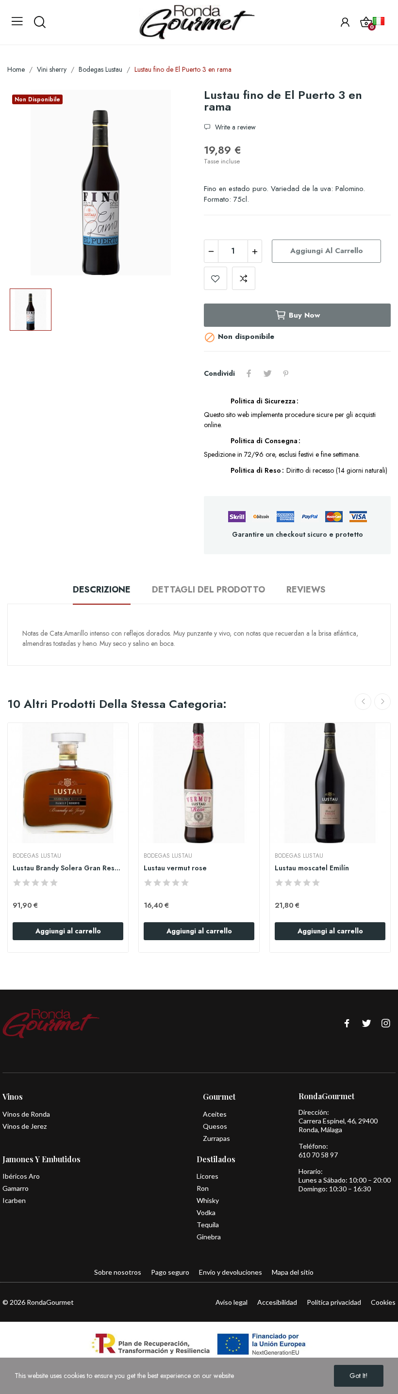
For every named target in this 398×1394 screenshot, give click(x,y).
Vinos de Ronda (26, 1114)
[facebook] (347, 1023)
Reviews (306, 589)
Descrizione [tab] (102, 589)
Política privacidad (334, 1302)
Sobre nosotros (117, 1272)
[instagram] (386, 1023)
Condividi (249, 373)
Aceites (215, 1114)
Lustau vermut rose (175, 868)
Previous (363, 701)
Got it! (358, 1375)
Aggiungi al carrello (326, 250)
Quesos (215, 1126)
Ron (203, 1188)
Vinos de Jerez (24, 1126)
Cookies (383, 1302)
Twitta (267, 373)
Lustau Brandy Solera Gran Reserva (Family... (68, 868)
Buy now (304, 315)
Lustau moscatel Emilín (312, 868)
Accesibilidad (277, 1302)
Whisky (208, 1200)
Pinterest (286, 373)
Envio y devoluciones (230, 1272)
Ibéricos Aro (21, 1176)
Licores (207, 1176)
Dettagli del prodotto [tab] (208, 589)
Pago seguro (170, 1272)
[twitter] (366, 1023)
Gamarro (15, 1188)
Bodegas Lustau (37, 856)
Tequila (208, 1224)
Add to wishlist (215, 278)
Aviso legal (232, 1302)
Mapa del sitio (293, 1272)
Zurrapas (216, 1138)
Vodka (206, 1212)
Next (382, 701)
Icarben (14, 1200)
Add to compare (243, 278)
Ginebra (209, 1237)
